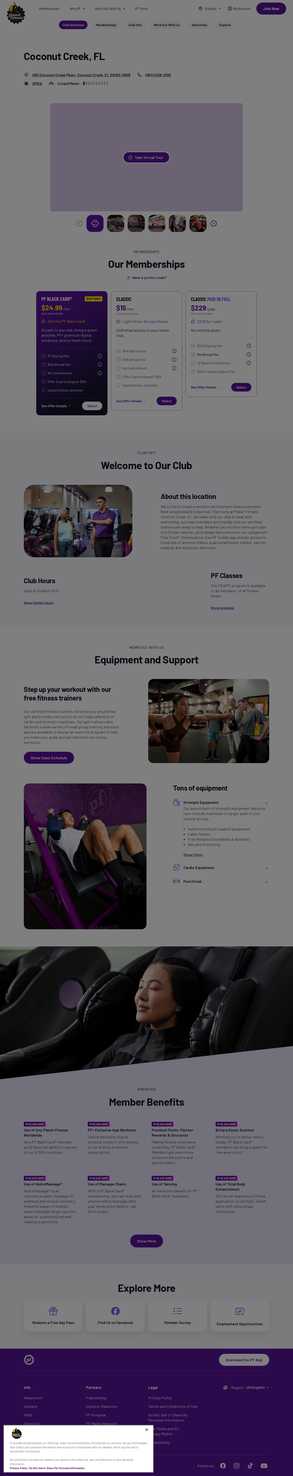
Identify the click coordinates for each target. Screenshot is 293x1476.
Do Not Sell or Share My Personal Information (57, 1468)
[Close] (146, 1429)
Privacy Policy (18, 1468)
